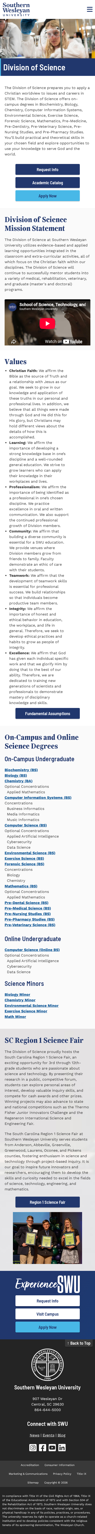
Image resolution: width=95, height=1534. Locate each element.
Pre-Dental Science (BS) (26, 903)
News (34, 1435)
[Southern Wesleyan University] (47, 1365)
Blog (61, 1435)
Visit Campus (47, 1314)
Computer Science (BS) (26, 825)
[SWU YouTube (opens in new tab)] (52, 1448)
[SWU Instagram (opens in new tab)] (33, 1448)
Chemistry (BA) (19, 781)
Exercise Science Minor (26, 1011)
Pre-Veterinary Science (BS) (30, 925)
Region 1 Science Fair (47, 1202)
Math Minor (15, 1016)
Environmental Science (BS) (30, 853)
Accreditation (30, 1465)
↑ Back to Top (79, 1343)
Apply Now (48, 195)
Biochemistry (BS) (21, 770)
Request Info (47, 169)
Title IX (81, 1473)
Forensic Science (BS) (24, 864)
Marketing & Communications (28, 1473)
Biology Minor (17, 994)
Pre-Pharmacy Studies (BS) (30, 919)
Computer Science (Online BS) (32, 950)
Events (48, 1435)
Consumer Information (59, 1465)
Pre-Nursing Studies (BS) (28, 914)
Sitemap (33, 1482)
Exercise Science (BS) (24, 858)
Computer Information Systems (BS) (38, 797)
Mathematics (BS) (21, 886)
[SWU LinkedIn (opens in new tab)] (62, 1448)
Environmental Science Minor (32, 1005)
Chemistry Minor (20, 1000)
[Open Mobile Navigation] (89, 9)
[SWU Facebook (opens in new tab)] (43, 1448)
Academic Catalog (47, 182)
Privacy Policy (62, 1473)
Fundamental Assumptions (47, 713)
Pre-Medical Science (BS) (28, 908)
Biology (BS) (16, 775)
